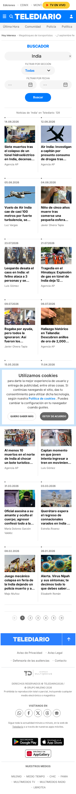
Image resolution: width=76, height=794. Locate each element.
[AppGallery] (38, 753)
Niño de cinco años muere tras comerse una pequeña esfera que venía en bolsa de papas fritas (55, 217)
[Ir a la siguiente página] (61, 618)
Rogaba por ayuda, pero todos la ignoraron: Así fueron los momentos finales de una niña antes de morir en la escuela (18, 343)
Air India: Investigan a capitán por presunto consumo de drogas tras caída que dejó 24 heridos (56, 157)
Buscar (38, 97)
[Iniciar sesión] (71, 16)
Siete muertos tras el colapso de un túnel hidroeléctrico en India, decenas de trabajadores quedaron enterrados (19, 159)
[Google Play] (25, 742)
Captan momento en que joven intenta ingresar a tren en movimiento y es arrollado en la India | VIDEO (56, 460)
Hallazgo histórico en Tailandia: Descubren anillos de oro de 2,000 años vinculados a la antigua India (56, 339)
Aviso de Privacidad (29, 652)
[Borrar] (70, 56)
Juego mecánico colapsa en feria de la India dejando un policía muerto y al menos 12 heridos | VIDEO (19, 586)
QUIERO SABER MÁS (22, 416)
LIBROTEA (40, 787)
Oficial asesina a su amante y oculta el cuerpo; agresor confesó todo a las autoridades (18, 519)
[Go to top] (68, 639)
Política (67, 26)
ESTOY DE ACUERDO (54, 416)
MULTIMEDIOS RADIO (52, 781)
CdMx (24, 5)
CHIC (52, 776)
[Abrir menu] (4, 16)
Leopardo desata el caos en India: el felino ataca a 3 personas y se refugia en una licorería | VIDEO (19, 278)
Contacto (60, 660)
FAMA (64, 776)
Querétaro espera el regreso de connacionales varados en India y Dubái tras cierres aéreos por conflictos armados (55, 523)
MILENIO (16, 776)
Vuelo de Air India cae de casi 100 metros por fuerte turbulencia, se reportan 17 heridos (19, 215)
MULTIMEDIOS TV (24, 781)
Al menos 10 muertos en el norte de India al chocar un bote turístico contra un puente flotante (19, 460)
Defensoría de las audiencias (31, 660)
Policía (51, 26)
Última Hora (11, 26)
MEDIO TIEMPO (35, 776)
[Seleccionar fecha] (30, 84)
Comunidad (33, 26)
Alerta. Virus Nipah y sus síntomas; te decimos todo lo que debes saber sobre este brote (55, 584)
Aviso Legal (55, 652)
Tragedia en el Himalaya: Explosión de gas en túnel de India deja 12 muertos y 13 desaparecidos (56, 278)
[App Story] (52, 742)
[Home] (38, 16)
